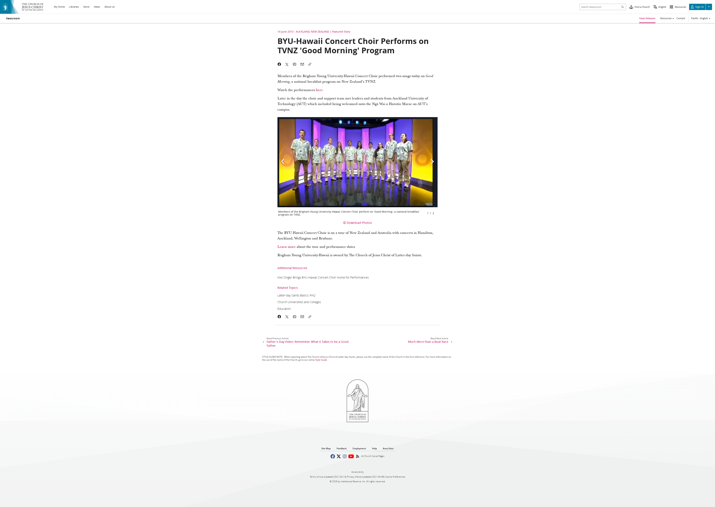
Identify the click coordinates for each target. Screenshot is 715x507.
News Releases (647, 18)
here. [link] (320, 90)
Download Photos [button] (359, 222)
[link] (323, 277)
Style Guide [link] (321, 359)
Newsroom (13, 18)
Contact (680, 18)
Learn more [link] (286, 246)
